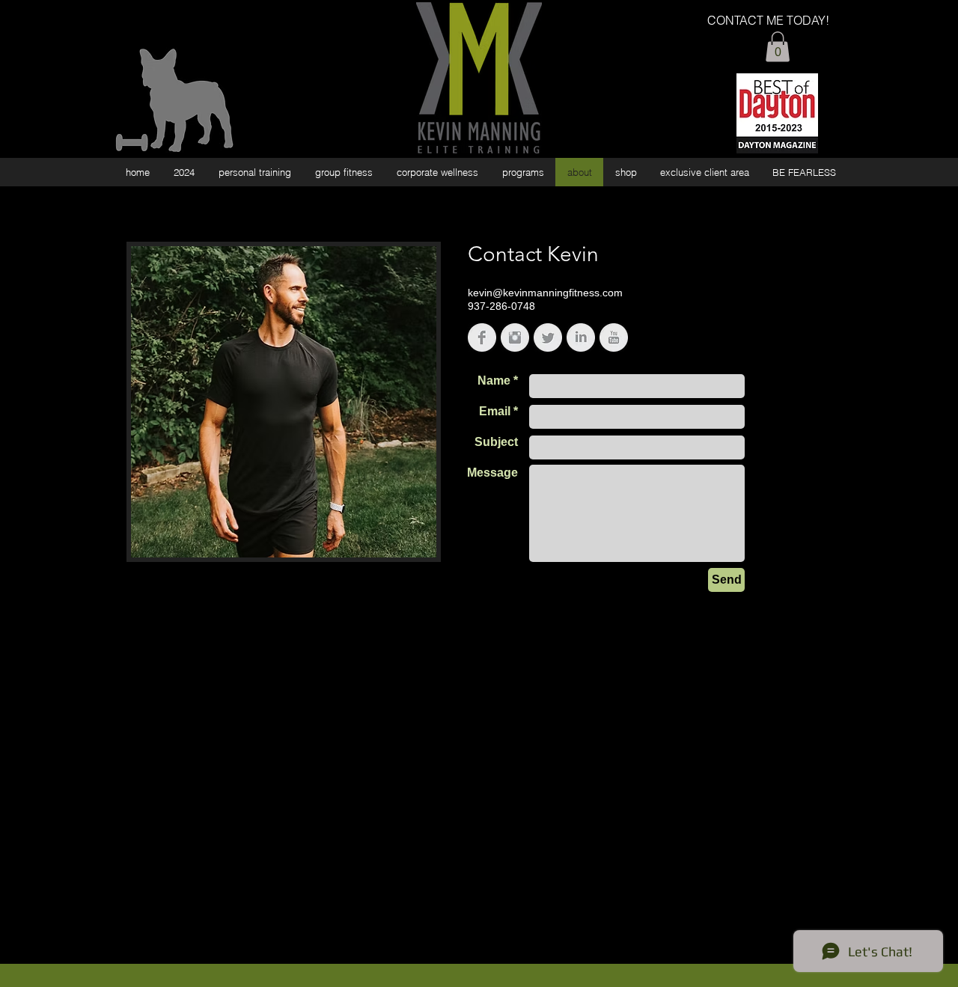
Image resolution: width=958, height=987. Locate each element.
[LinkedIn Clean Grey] (581, 337)
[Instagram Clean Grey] (515, 337)
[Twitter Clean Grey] (548, 337)
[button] (777, 46)
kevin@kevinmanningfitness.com (545, 293)
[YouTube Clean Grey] (613, 337)
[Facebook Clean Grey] (482, 337)
